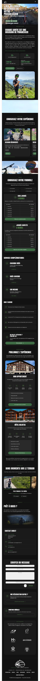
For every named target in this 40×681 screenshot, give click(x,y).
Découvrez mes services (12, 23)
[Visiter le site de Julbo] (13, 631)
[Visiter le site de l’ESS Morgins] (27, 649)
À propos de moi (20, 68)
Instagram (17, 496)
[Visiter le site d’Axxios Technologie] (27, 640)
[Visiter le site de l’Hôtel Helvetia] (13, 640)
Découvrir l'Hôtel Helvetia (20, 452)
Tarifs (17, 672)
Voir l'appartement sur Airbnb (20, 404)
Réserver (7, 153)
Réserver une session (20, 601)
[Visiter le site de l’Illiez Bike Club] (13, 649)
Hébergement (22, 672)
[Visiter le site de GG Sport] (27, 631)
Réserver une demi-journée (20, 219)
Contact (33, 672)
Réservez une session (11, 21)
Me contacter (20, 343)
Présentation (7, 672)
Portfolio (28, 672)
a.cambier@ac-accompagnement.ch (15, 542)
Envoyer (31, 586)
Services (13, 672)
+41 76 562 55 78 (11, 547)
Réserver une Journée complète (20, 249)
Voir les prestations (10, 68)
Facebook (24, 496)
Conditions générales (20, 675)
